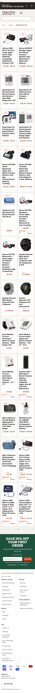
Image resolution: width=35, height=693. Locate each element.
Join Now (28, 559)
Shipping (5, 631)
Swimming (23, 586)
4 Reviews (29, 396)
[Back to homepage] (8, 13)
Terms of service (12, 564)
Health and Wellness (26, 608)
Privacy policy (23, 564)
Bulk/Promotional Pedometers (25, 604)
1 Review (30, 232)
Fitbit (3, 612)
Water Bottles (6, 604)
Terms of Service (7, 649)
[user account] (26, 6)
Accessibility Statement (6, 636)
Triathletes (23, 595)
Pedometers (6, 590)
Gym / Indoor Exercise (24, 591)
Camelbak (5, 615)
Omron (4, 619)
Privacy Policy (6, 646)
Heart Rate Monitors (8, 583)
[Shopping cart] (32, 6)
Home (3, 25)
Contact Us (5, 628)
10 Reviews (12, 478)
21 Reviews (29, 522)
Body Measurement (8, 597)
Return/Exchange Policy (7, 641)
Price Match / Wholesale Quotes (8, 659)
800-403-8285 (8, 684)
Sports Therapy (7, 601)
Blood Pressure (7, 593)
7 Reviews (13, 522)
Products (11, 25)
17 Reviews (29, 478)
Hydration (5, 586)
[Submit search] (31, 18)
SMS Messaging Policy (7, 654)
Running (22, 583)
